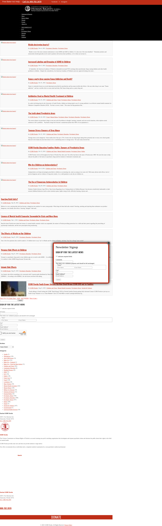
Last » (35, 298)
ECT (22, 29)
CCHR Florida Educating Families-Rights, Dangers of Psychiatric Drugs (56, 147)
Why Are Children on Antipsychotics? (43, 164)
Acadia (5, 354)
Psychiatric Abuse (66, 100)
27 (23, 298)
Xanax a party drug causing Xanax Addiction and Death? (50, 78)
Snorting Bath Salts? (9, 199)
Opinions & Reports (27, 14)
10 (17, 298)
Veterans (23, 33)
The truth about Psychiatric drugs (41, 113)
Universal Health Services (10, 409)
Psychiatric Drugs (26, 31)
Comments (59, 260)
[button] (19, 472)
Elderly (23, 35)
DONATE (56, 517)
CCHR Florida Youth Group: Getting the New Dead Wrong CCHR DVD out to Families (60, 284)
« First (10, 298)
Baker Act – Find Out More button (13, 364)
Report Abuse (25, 18)
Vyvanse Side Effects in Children (14, 249)
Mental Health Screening (64, 151)
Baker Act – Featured (9, 362)
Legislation (7, 382)
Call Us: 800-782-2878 (31, 1)
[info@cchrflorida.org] (47, 2)
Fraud (59, 100)
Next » (32, 298)
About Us (24, 24)
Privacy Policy (68, 525)
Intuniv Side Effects (8, 267)
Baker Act (6, 360)
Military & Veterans (9, 390)
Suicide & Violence (87, 288)
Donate (23, 20)
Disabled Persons (8, 370)
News (23, 16)
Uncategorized (7, 407)
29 (26, 298)
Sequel (5, 403)
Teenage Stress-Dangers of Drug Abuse (44, 130)
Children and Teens (51, 100)
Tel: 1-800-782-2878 (5, 421)
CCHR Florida (34, 48)
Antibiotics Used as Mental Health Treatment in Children (50, 96)
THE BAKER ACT (26, 27)
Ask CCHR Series (8, 358)
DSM (5, 372)
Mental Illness (54, 117)
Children (23, 37)
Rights (83, 151)
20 (19, 298)
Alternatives (7, 356)
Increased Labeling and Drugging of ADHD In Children (49, 61)
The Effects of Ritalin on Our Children (16, 233)
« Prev (14, 298)
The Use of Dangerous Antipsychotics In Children (47, 181)
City (1, 323)
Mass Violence (7, 384)
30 (27, 298)
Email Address (4, 327)
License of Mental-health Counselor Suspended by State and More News (29, 216)
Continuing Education (9, 368)
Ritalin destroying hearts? (38, 44)
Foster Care (7, 378)
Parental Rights (8, 394)
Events (23, 22)
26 (21, 298)
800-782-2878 (5, 508)
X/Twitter (2, 312)
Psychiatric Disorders (51, 48)
